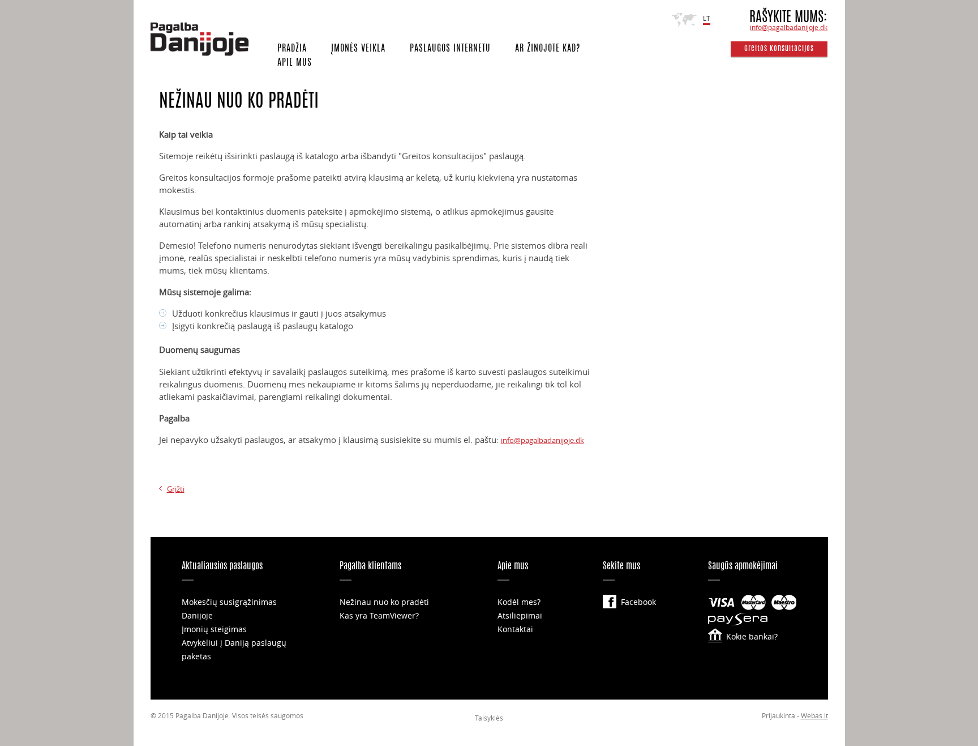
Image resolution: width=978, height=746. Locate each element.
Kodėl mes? (519, 601)
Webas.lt (814, 715)
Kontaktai (515, 629)
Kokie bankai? (752, 636)
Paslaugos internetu (450, 48)
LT (706, 18)
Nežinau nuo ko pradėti (384, 601)
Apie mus (294, 62)
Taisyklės (489, 717)
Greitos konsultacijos (779, 49)
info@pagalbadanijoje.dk (788, 27)
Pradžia (292, 48)
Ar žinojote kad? (547, 48)
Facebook (638, 601)
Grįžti (176, 489)
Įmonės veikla (358, 48)
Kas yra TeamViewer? (379, 615)
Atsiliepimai (519, 615)
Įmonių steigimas (214, 629)
